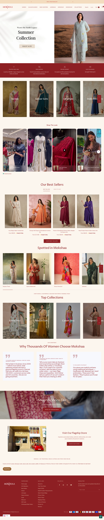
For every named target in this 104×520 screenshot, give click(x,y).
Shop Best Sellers (52, 241)
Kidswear (23, 499)
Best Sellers (46, 189)
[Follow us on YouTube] (71, 485)
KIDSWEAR (61, 7)
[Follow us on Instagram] (63, 485)
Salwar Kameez (25, 495)
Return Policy (41, 497)
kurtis (21, 463)
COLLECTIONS (78, 7)
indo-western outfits (33, 463)
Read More (7, 469)
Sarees (23, 490)
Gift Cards (23, 502)
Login (92, 7)
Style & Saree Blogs (42, 493)
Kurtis (22, 497)
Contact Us (40, 504)
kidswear (43, 463)
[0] (102, 7)
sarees (12, 463)
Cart (97, 7)
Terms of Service (42, 502)
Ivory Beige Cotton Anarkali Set (16, 230)
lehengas (17, 463)
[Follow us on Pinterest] (67, 485)
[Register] (99, 489)
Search (86, 7)
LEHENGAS (53, 7)
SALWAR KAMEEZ (32, 7)
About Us (40, 484)
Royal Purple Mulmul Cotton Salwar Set (88, 230)
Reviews (40, 506)
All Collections (24, 486)
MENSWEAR (69, 7)
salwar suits (25, 463)
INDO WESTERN (44, 7)
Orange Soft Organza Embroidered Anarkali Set (40, 231)
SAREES (24, 7)
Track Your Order (42, 486)
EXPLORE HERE (52, 55)
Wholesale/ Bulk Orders (27, 504)
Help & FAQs (41, 488)
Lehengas (23, 493)
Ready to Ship (57, 189)
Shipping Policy (41, 499)
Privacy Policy (41, 495)
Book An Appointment (52, 409)
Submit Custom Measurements (45, 490)
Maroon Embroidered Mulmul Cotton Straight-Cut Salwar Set (64, 231)
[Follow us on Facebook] (59, 485)
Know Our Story (74, 444)
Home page (24, 484)
